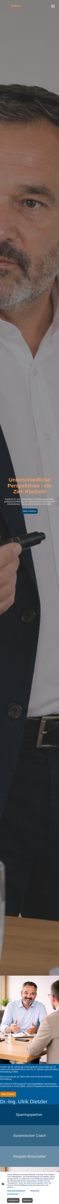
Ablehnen (27, 1200)
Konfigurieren (12, 1194)
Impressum (34, 1191)
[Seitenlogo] (16, 9)
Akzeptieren (13, 1200)
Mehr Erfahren (29, 511)
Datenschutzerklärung (16, 1191)
